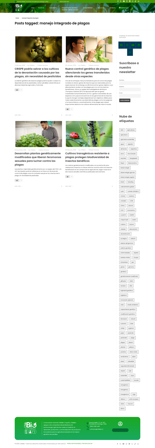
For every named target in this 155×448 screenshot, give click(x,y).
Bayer (122, 163)
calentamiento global (127, 187)
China (122, 205)
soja (130, 371)
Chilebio (32, 65)
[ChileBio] (20, 7)
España (136, 253)
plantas (123, 347)
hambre (123, 286)
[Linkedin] (139, 45)
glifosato (123, 281)
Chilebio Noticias (42, 65)
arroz (122, 154)
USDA (122, 404)
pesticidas (124, 338)
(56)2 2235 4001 (64, 2)
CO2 (122, 210)
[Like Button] (17, 90)
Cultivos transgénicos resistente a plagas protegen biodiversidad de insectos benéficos (87, 157)
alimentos (124, 149)
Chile (131, 201)
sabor (134, 357)
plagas (123, 342)
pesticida (130, 333)
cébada (123, 229)
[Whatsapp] (130, 52)
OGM (131, 324)
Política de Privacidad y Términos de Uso (79, 443)
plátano (131, 347)
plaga (132, 338)
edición (133, 238)
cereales (123, 201)
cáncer (131, 224)
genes (123, 267)
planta (131, 342)
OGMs (122, 328)
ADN (122, 130)
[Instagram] (127, 45)
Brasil (122, 182)
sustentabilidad (125, 380)
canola (123, 196)
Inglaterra (124, 295)
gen (133, 262)
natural (133, 319)
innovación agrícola (127, 300)
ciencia (130, 205)
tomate (136, 380)
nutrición (123, 324)
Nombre (121, 80)
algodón (130, 144)
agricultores (131, 130)
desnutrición (133, 229)
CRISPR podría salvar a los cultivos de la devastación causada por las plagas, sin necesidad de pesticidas (38, 72)
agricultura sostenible (127, 139)
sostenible (124, 375)
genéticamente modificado (129, 276)
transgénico (124, 390)
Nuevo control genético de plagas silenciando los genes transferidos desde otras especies (87, 72)
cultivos (123, 224)
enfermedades (125, 253)
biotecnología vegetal (127, 177)
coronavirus (131, 210)
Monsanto (124, 319)
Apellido (121, 86)
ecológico (124, 238)
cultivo (134, 220)
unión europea (133, 399)
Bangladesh (133, 158)
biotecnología (125, 168)
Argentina (134, 149)
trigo (134, 394)
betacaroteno (132, 163)
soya (132, 375)
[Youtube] (133, 45)
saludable (131, 361)
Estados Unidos (125, 257)
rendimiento (124, 357)
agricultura (124, 135)
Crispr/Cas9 (124, 220)
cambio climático (133, 191)
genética (123, 272)
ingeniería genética (127, 290)
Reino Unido (133, 352)
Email (120, 93)
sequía (123, 371)
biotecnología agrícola (128, 172)
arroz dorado (132, 154)
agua (122, 144)
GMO (131, 281)
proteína (123, 352)
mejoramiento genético (128, 309)
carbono (131, 196)
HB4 (131, 286)
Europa (136, 257)
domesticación (125, 234)
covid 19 (123, 215)
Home (17, 18)
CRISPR (132, 215)
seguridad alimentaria (127, 366)
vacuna (130, 404)
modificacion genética (128, 314)
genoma (131, 267)
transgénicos (125, 394)
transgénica (124, 385)
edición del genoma (127, 243)
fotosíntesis (124, 262)
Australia (123, 158)
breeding (130, 182)
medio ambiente (132, 305)
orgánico (131, 328)
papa (122, 333)
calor (122, 191)
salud (122, 361)
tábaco (123, 399)
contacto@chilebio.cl (96, 429)
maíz (122, 305)
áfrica (122, 408)
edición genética (126, 248)
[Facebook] (121, 45)
